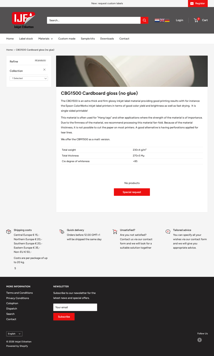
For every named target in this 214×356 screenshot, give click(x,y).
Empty (44, 69)
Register (200, 3)
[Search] (144, 20)
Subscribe (64, 316)
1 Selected (17, 78)
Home (10, 38)
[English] (162, 20)
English (11, 333)
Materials (43, 38)
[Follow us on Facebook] (199, 340)
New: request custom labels (107, 3)
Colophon (12, 303)
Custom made (66, 38)
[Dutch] (157, 20)
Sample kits (88, 38)
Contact (124, 38)
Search (10, 313)
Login (179, 20)
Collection (16, 71)
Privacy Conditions (17, 298)
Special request (132, 192)
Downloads (107, 38)
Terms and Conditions (19, 292)
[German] (167, 20)
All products (40, 60)
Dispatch (11, 308)
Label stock (26, 38)
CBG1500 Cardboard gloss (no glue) (35, 49)
